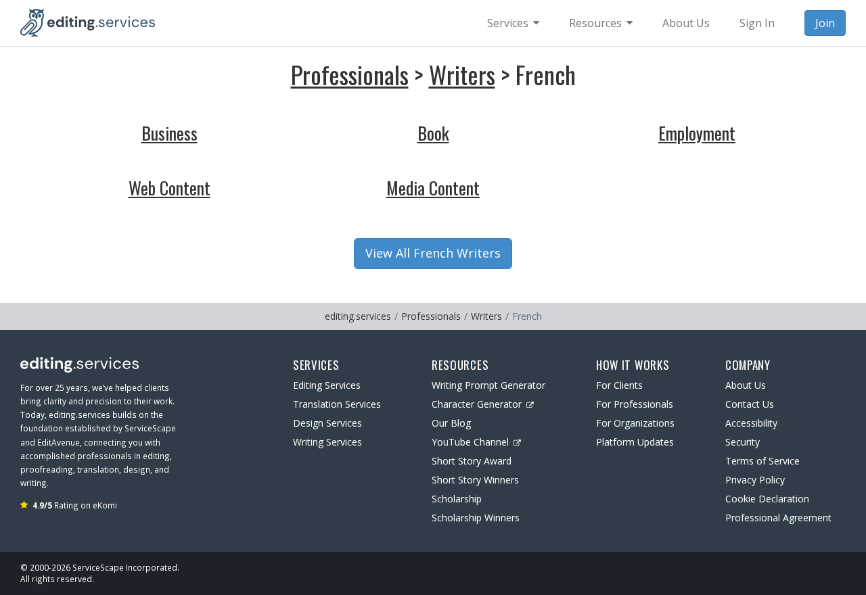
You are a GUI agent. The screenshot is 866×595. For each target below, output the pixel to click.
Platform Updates (635, 441)
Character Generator (477, 404)
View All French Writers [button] (433, 253)
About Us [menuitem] (686, 23)
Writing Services (327, 441)
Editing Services (327, 385)
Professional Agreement (778, 517)
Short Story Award (471, 460)
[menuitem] (513, 23)
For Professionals (634, 404)
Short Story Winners (475, 479)
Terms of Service (762, 460)
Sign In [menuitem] (757, 23)
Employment (696, 133)
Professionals (350, 74)
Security (742, 441)
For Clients (619, 385)
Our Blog (451, 422)
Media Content (433, 187)
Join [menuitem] (825, 23)
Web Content (169, 187)
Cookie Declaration (767, 498)
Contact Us (749, 404)
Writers (462, 74)
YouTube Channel (470, 441)
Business (169, 133)
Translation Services (337, 404)
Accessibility (751, 422)
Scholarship (457, 498)
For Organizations (635, 422)
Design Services (327, 422)
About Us (745, 385)
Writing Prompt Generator (488, 385)
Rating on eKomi (74, 505)
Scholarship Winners (476, 517)
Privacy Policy (755, 479)
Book (433, 133)
